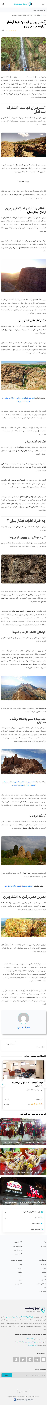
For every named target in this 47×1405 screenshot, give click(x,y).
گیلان (20, 1276)
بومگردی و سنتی (41, 1284)
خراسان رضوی (18, 1284)
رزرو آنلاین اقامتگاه (28, 1317)
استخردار (43, 1264)
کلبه (45, 1287)
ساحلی (44, 1268)
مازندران (20, 1268)
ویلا (45, 1276)
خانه (44, 15)
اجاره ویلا (19, 1317)
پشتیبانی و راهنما (17, 1246)
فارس (20, 1280)
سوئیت (44, 1272)
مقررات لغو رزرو (18, 1250)
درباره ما (43, 1246)
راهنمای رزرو (18, 1254)
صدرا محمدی (23, 1028)
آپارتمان (44, 1280)
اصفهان (20, 1272)
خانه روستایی (42, 1291)
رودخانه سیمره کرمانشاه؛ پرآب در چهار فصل (18, 886)
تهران (20, 1264)
